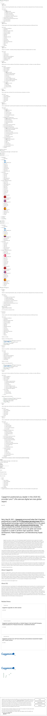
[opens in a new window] (23, 515)
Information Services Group (30, 521)
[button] (4, 218)
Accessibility (5, 659)
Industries (5, 23)
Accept (40, 699)
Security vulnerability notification (7, 662)
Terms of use (5, 658)
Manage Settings (39, 702)
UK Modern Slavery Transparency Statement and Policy (10, 663)
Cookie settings (5, 664)
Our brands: (3, 671)
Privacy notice (7, 695)
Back (6, 11)
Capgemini (19, 519)
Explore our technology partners (7, 338)
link (2, 23)
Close (1, 464)
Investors (4, 657)
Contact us (6, 687)
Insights (4, 4)
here (11, 567)
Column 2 (4, 688)
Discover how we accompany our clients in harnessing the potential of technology (15, 457)
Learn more (4, 8)
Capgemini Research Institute (7, 307)
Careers (4, 62)
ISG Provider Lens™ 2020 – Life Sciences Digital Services (20, 525)
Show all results (2, 475)
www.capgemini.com (13, 580)
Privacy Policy (5, 660)
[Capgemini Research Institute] (24, 306)
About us (4, 103)
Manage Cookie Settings (20, 700)
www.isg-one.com (20, 595)
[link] (4, 0)
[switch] (0, 151)
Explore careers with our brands (7, 396)
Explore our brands (5, 336)
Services (4, 47)
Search (1, 459)
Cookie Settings (7, 694)
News (4, 90)
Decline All (39, 705)
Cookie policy (5, 665)
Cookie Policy (7, 693)
